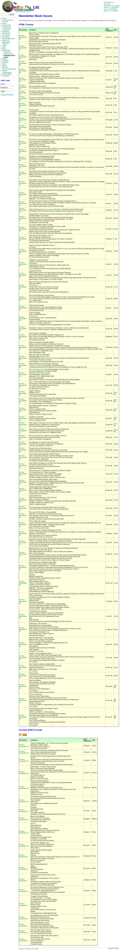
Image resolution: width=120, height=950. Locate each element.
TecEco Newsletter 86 (23, 87)
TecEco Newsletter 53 (23, 385)
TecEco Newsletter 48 (23, 424)
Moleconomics (44, 356)
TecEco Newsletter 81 (23, 119)
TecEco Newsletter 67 (23, 238)
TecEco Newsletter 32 (23, 554)
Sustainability (7, 74)
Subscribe (7, 52)
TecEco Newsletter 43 (23, 457)
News (4, 49)
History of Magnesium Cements (6, 41)
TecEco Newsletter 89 (23, 63)
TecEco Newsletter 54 (23, 374)
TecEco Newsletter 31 (23, 567)
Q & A (4, 64)
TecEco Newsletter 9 (23, 856)
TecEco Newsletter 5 (23, 904)
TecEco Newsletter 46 (23, 437)
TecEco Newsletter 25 (23, 657)
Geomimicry (33, 285)
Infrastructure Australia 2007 (51, 209)
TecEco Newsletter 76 (23, 158)
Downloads (6, 33)
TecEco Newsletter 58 (23, 336)
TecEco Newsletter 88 (23, 70)
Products (5, 60)
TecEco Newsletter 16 (24, 772)
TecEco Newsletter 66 (23, 251)
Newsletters (6, 50)
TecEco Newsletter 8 (23, 868)
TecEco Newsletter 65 (23, 264)
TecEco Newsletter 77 (23, 151)
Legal (4, 45)
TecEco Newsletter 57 (23, 347)
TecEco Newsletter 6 (23, 890)
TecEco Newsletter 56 (23, 358)
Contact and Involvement (6, 27)
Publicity (5, 62)
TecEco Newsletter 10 (24, 845)
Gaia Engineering (52, 358)
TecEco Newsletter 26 (23, 644)
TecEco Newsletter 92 (23, 37)
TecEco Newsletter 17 (24, 760)
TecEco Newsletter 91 (23, 47)
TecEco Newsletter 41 (23, 473)
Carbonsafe (6, 25)
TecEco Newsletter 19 (24, 745)
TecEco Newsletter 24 (23, 667)
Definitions (6, 32)
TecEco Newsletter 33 (23, 542)
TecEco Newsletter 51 (23, 400)
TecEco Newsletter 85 (23, 92)
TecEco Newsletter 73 (23, 183)
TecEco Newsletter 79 (23, 134)
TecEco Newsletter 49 (23, 418)
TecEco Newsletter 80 (23, 127)
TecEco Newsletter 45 (23, 443)
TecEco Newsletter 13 (24, 810)
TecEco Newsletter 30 (23, 583)
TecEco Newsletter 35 (23, 524)
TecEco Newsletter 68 (23, 228)
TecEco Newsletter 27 (23, 629)
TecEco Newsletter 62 (23, 298)
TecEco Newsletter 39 (23, 490)
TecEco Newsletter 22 (23, 686)
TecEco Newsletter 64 (23, 275)
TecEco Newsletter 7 (23, 880)
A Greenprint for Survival (8, 21)
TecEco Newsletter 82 (23, 112)
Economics (6, 35)
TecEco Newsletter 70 (23, 210)
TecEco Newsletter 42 (23, 465)
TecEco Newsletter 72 (23, 194)
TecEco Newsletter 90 (23, 56)
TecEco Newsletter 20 (23, 717)
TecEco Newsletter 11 (24, 832)
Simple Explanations (7, 71)
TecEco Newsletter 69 (23, 218)
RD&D (4, 65)
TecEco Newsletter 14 (24, 800)
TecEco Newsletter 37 (23, 508)
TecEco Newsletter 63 (23, 286)
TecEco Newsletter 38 (23, 500)
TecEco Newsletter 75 (23, 166)
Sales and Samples (9, 69)
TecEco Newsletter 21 (23, 700)
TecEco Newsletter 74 (23, 173)
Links (4, 47)
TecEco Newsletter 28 (23, 616)
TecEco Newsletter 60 (23, 318)
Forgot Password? (7, 95)
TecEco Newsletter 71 (23, 203)
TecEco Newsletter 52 (23, 393)
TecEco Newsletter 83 (23, 105)
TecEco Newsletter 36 (23, 515)
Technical (5, 76)
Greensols (64, 248)
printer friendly (113, 948)
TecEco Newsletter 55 (23, 365)
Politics (4, 59)
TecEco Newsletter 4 (23, 918)
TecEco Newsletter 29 (23, 601)
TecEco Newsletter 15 (24, 787)
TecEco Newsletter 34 (23, 533)
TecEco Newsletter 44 (23, 450)
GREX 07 (50, 235)
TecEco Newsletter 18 (24, 752)
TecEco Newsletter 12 (24, 818)
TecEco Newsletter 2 (23, 931)
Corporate (5, 30)
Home (4, 18)
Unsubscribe (8, 54)
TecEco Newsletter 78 (23, 143)
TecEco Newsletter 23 (23, 675)
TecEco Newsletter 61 (23, 307)
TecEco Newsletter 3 (23, 925)
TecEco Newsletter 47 (23, 430)
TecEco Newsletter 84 (23, 98)
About (4, 23)
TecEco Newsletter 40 (23, 482)
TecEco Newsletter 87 (23, 79)
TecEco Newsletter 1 (23, 939)
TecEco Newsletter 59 (23, 328)
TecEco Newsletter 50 (23, 409)
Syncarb (5, 67)
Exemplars (6, 37)
